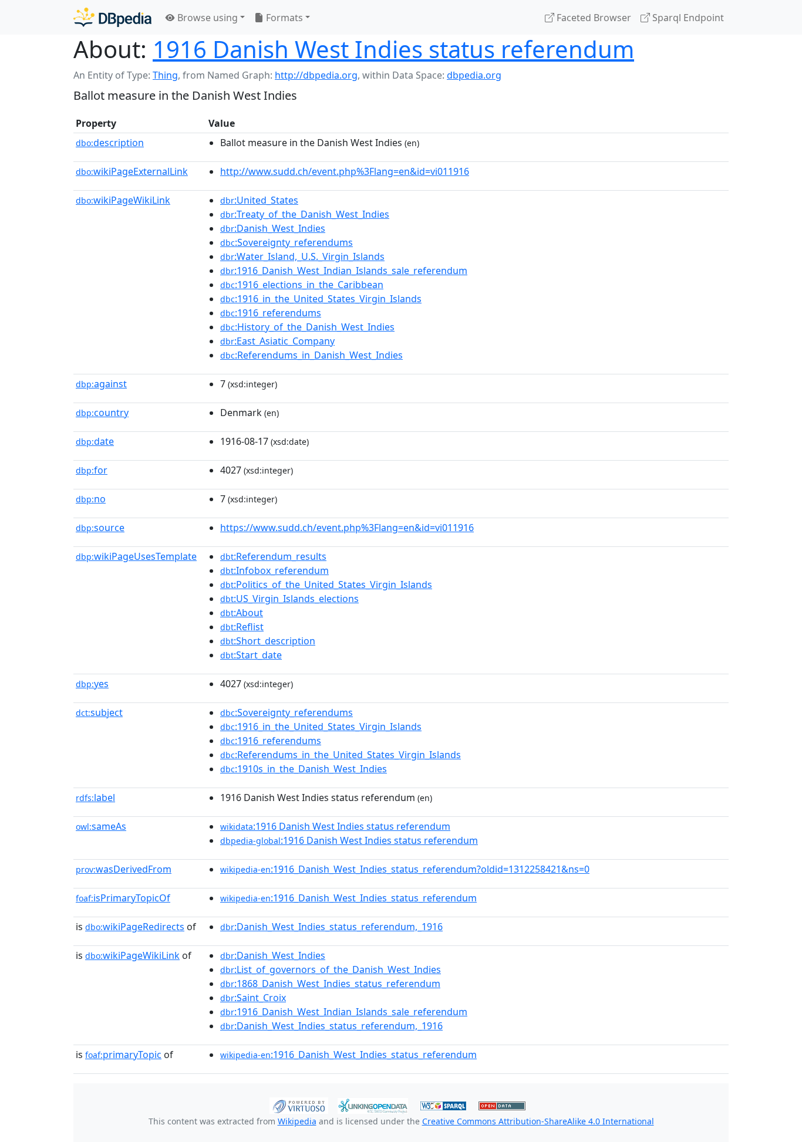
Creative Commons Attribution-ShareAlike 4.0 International (538, 1121)
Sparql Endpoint (687, 17)
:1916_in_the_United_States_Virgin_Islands (321, 298)
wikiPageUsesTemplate (136, 556)
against (101, 383)
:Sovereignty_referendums (286, 242)
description (110, 142)
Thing (165, 75)
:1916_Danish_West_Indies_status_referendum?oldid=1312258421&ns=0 (404, 869)
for (91, 470)
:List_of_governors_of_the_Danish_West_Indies (330, 969)
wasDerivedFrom (123, 869)
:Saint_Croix (253, 997)
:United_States (259, 200)
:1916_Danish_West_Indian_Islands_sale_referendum (343, 270)
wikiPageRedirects (134, 926)
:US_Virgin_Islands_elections (289, 598)
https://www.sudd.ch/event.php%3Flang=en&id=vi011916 (347, 527)
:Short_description (267, 640)
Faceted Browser (592, 17)
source (100, 527)
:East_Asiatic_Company (277, 341)
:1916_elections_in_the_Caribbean (301, 284)
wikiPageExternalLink (132, 171)
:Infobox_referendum (274, 570)
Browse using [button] (206, 17)
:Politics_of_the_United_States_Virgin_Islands (326, 584)
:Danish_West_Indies (272, 228)
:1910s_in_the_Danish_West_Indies (303, 768)
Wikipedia (297, 1121)
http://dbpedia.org (316, 75)
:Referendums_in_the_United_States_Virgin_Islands (340, 754)
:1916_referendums (270, 312)
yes (92, 683)
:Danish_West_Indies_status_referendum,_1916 (331, 926)
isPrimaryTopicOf (123, 897)
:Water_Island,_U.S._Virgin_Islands (302, 256)
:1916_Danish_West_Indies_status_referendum (348, 897)
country (102, 412)
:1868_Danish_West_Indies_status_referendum (330, 983)
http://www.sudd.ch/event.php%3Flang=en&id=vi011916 (344, 171)
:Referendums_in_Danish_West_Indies (311, 355)
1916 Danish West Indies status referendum (393, 49)
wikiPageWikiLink (123, 200)
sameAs (101, 826)
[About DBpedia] (112, 17)
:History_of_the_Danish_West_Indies (307, 326)
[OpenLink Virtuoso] (298, 1104)
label (95, 797)
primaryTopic (123, 1054)
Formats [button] (283, 17)
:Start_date (251, 654)
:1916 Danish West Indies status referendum (335, 826)
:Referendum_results (273, 556)
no (91, 498)
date (95, 441)
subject (99, 712)
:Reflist (242, 626)
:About (241, 612)
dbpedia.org (474, 75)
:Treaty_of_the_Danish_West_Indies (304, 214)
